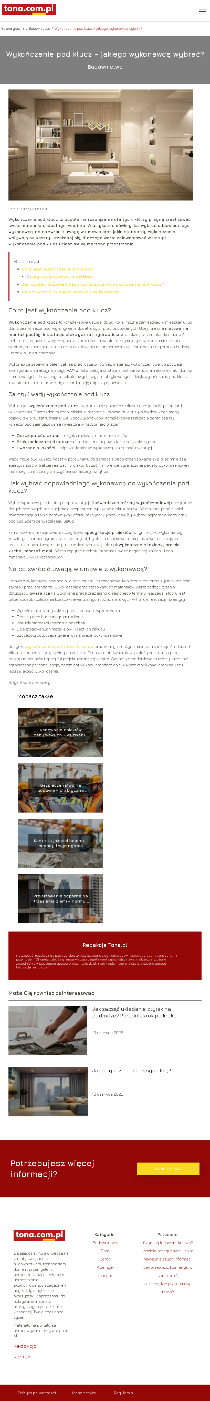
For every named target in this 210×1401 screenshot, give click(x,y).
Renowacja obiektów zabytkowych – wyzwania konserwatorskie (61, 732)
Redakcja (25, 1346)
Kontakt (23, 1356)
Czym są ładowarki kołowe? (168, 1242)
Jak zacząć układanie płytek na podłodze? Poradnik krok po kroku (134, 1012)
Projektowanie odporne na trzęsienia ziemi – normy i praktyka (60, 899)
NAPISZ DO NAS (168, 1169)
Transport (105, 1275)
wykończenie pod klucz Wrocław (60, 646)
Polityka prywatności (37, 1392)
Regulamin (123, 1392)
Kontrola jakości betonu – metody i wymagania (61, 843)
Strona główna (13, 28)
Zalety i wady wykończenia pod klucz (59, 276)
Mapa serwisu (85, 1392)
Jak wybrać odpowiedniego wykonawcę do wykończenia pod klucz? (93, 284)
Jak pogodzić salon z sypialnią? (131, 1070)
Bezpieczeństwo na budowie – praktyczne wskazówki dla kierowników (61, 788)
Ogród (105, 1259)
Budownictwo (40, 28)
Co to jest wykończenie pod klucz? (58, 269)
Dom (105, 1250)
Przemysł (105, 1267)
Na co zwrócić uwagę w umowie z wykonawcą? (71, 291)
